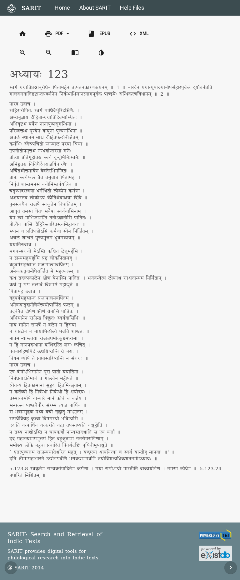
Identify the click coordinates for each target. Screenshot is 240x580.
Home (62, 7)
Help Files (132, 7)
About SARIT (95, 7)
